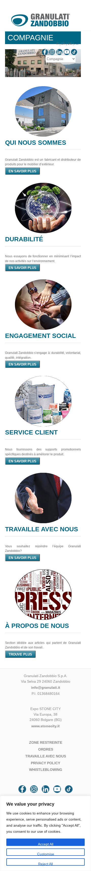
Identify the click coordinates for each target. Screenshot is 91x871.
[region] (45, 833)
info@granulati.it (45, 687)
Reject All (45, 864)
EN (63, 43)
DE (70, 43)
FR (76, 43)
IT (57, 43)
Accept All (45, 844)
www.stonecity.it (45, 726)
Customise (45, 854)
